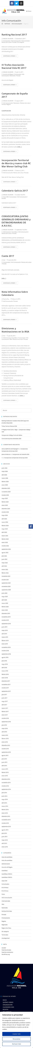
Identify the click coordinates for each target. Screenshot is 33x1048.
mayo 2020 (5, 596)
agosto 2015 (5, 755)
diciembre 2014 (6, 779)
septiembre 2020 (6, 590)
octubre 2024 (5, 512)
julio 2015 (4, 759)
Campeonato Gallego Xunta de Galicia (12, 435)
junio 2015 (4, 762)
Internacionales (25, 41)
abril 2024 (4, 519)
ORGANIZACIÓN (7, 1005)
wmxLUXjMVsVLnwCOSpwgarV (10, 449)
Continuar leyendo (9, 56)
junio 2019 (4, 627)
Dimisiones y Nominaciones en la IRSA (15, 330)
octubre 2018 (5, 650)
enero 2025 (5, 505)
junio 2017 (4, 698)
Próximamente (6, 918)
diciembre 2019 (6, 613)
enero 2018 (5, 678)
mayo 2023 (5, 529)
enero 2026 (5, 485)
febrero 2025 (5, 502)
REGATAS (5, 1009)
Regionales (5, 925)
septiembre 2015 (6, 752)
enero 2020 (5, 610)
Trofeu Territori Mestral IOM (9, 426)
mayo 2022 (5, 563)
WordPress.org (6, 954)
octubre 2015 (5, 749)
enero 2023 (5, 542)
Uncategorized (6, 938)
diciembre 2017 (6, 681)
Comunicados (6, 41)
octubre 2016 (5, 718)
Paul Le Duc (6, 299)
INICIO (5, 1000)
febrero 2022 (5, 573)
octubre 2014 (5, 786)
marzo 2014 (5, 806)
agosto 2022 (5, 552)
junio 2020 (4, 593)
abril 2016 (4, 732)
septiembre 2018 (6, 654)
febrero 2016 (5, 738)
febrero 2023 (5, 539)
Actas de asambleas (7, 857)
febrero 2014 (5, 809)
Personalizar (16, 1039)
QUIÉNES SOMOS (8, 1002)
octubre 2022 (5, 546)
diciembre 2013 (6, 816)
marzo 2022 (5, 569)
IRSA (11, 339)
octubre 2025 (5, 495)
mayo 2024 (5, 515)
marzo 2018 (5, 671)
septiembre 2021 (6, 583)
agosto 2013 (5, 830)
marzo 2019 (5, 637)
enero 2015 (5, 776)
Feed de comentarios (7, 952)
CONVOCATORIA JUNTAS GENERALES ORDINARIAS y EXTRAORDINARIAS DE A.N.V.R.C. (16, 221)
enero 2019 (5, 644)
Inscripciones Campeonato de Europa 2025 (15, 458)
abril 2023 (4, 532)
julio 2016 (4, 725)
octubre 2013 (5, 823)
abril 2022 (4, 566)
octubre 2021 (5, 579)
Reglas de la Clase (6, 928)
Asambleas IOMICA (7, 874)
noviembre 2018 (6, 647)
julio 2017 (4, 694)
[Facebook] (12, 3)
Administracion (7, 232)
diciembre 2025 (6, 488)
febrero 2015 (5, 772)
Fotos (3, 894)
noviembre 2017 (6, 684)
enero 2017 (5, 715)
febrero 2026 (5, 481)
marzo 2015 (5, 769)
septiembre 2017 (6, 691)
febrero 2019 (5, 640)
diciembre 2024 (6, 508)
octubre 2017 (5, 688)
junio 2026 (4, 468)
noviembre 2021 (6, 576)
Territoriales (5, 935)
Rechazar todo (16, 1044)
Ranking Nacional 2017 (14, 34)
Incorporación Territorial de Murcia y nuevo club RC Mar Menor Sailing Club (16, 163)
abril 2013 (4, 843)
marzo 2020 (5, 603)
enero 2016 (5, 742)
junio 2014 (4, 796)
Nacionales (12, 75)
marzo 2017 (5, 708)
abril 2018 (4, 667)
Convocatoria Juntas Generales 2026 (11, 438)
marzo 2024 (5, 522)
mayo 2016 (5, 728)
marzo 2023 (5, 535)
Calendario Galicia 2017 (15, 190)
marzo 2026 (5, 478)
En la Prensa (5, 887)
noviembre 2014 (6, 782)
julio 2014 (4, 792)
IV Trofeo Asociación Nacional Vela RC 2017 (14, 66)
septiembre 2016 (6, 721)
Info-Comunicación (16, 41)
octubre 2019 (5, 620)
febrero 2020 (5, 606)
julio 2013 (4, 833)
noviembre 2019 (6, 617)
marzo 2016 (5, 735)
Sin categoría (20, 42)
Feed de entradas (6, 950)
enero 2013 (5, 847)
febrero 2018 (5, 674)
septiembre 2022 (6, 549)
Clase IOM (5, 197)
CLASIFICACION (6, 111)
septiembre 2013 (6, 826)
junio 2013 (4, 836)
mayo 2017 (5, 701)
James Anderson (6, 454)
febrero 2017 (5, 711)
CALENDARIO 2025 (8, 1007)
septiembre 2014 (6, 789)
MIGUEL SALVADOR (8, 38)
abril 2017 (4, 705)
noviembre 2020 (6, 586)
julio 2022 (4, 556)
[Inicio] (2, 24)
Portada (14, 42)
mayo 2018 (5, 664)
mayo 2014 (5, 799)
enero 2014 (5, 813)
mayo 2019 (5, 630)
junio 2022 (4, 559)
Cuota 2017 (8, 255)
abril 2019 (4, 634)
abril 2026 (4, 475)
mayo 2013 (5, 840)
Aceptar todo (16, 1034)
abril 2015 (4, 765)
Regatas (9, 104)
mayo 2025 (5, 498)
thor (4, 260)
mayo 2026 (5, 471)
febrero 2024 (5, 525)
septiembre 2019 (6, 623)
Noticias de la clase (6, 42)
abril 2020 (4, 600)
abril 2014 (4, 803)
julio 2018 (4, 661)
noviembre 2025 (6, 492)
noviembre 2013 (6, 820)
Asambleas (15, 232)
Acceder (4, 948)
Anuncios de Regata (8, 74)
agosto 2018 (5, 657)
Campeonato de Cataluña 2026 (20, 454)
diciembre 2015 (6, 745)
